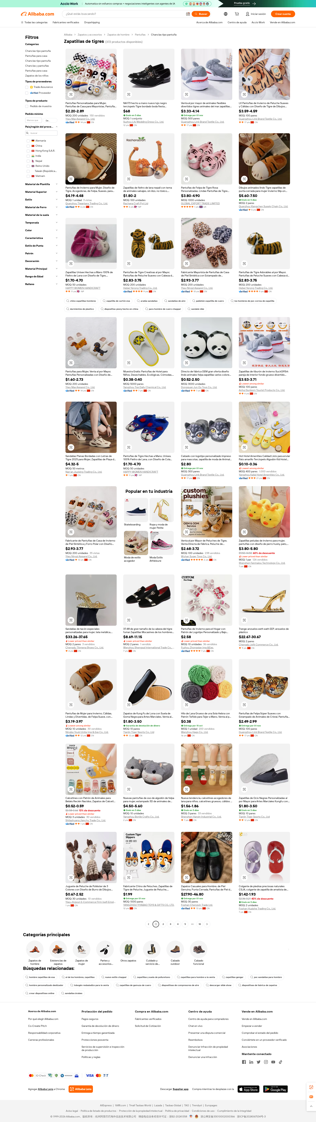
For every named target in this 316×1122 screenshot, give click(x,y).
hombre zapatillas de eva (42, 977)
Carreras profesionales (41, 1039)
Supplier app (181, 1089)
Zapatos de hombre (118, 34)
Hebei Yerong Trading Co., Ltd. (140, 287)
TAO (186, 1105)
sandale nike (197, 309)
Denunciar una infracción (202, 1057)
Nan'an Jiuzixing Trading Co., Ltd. (83, 471)
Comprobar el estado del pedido (260, 1032)
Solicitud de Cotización (148, 1025)
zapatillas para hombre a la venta (198, 977)
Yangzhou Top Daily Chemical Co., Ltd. (144, 387)
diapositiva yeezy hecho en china (121, 309)
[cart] (237, 14)
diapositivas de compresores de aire (180, 985)
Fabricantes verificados (148, 1018)
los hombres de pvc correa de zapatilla (254, 301)
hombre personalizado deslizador (46, 985)
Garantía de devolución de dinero (100, 1025)
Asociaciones (249, 1046)
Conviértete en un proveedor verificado (264, 1039)
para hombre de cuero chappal (165, 309)
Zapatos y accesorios (90, 34)
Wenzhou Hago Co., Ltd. (194, 732)
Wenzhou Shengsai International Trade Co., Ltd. (148, 647)
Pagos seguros (90, 1018)
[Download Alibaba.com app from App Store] (248, 1089)
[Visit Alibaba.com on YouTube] (273, 1062)
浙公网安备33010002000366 (218, 1116)
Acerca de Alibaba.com (42, 1011)
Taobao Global (173, 1105)
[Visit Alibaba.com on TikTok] (280, 1062)
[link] (311, 1087)
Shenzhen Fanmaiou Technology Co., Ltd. (262, 562)
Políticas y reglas (91, 1057)
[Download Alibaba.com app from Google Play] (275, 1089)
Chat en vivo (195, 1025)
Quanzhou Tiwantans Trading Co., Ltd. (86, 203)
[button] (188, 14)
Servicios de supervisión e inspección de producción (103, 1048)
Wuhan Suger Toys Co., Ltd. (196, 556)
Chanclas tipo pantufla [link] (163, 34)
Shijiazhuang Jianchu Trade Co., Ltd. (85, 820)
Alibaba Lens (45, 1089)
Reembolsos (195, 1039)
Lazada (158, 1105)
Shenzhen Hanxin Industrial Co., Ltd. (201, 816)
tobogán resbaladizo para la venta (91, 985)
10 (200, 924)
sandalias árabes (73, 993)
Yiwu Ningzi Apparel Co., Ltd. (197, 287)
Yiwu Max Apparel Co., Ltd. (80, 118)
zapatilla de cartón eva (118, 301)
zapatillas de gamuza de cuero (135, 985)
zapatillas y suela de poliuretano (153, 977)
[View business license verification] (191, 1116)
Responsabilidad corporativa (44, 1032)
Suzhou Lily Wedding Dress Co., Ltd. (143, 121)
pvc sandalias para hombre (268, 977)
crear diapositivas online (41, 993)
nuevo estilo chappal (115, 977)
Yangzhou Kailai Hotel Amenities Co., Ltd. (262, 474)
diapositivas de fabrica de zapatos (259, 985)
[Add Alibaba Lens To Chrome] (81, 1089)
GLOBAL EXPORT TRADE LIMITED (200, 203)
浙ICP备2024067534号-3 (251, 1116)
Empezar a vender (252, 1025)
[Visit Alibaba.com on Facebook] (244, 1062)
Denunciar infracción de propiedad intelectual (208, 1048)
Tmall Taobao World (140, 1105)
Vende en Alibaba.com (254, 1018)
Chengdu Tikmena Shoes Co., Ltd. (84, 647)
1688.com (120, 1105)
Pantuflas (140, 34)
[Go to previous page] (148, 924)
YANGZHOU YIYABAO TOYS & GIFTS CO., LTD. (148, 904)
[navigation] (41, 480)
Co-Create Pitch (37, 1025)
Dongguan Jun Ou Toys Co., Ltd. (199, 387)
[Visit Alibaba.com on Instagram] (266, 1062)
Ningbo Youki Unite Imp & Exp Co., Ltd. (86, 732)
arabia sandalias (149, 301)
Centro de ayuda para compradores (208, 1018)
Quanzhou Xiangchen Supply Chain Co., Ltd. (263, 206)
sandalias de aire (176, 301)
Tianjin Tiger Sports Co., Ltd (138, 732)
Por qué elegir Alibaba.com (43, 1018)
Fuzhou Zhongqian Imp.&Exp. (197, 647)
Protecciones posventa (95, 1039)
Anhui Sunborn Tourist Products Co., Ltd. (262, 390)
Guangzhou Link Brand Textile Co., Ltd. (202, 121)
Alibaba (68, 34)
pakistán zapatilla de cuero (210, 301)
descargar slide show (220, 985)
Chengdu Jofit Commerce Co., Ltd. (258, 644)
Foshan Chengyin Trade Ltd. (197, 904)
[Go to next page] (207, 924)
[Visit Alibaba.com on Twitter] (258, 1062)
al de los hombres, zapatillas (80, 977)
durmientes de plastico (82, 309)
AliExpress (106, 1105)
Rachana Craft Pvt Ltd (135, 203)
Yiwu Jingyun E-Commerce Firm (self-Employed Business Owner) (91, 901)
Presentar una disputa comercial (206, 1032)
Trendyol (197, 1105)
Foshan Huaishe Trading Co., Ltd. (257, 908)
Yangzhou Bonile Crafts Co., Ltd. (141, 816)
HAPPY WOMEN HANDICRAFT (82, 287)
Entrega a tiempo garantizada (98, 1032)
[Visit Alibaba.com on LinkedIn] (251, 1062)
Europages (211, 1105)
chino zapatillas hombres (83, 301)
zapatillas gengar (234, 977)
